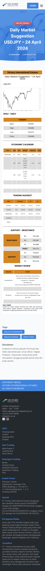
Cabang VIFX (8, 437)
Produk (5, 439)
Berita (4, 463)
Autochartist (7, 451)
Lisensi (5, 434)
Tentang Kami (8, 432)
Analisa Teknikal (22, 23)
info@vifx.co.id (8, 416)
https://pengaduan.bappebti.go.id (17, 411)
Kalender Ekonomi (10, 468)
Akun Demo (7, 453)
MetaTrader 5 (8, 448)
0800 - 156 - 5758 (10, 409)
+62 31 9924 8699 (10, 414)
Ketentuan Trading (10, 470)
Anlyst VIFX (31, 54)
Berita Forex (28, 337)
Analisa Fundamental (13, 332)
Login (33, 6)
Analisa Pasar (8, 465)
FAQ (4, 473)
